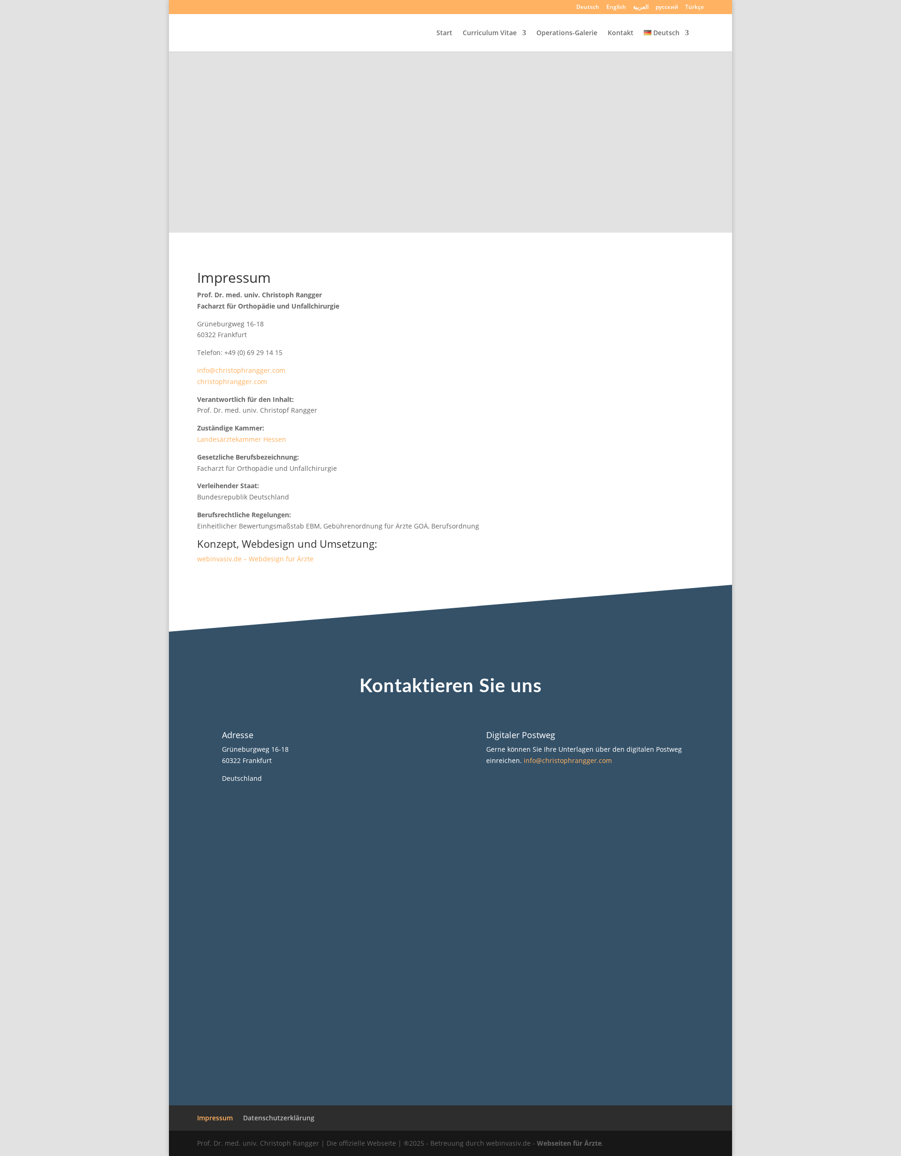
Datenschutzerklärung (278, 1117)
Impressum (215, 1117)
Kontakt (621, 33)
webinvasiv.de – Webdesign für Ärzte (255, 558)
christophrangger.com (232, 381)
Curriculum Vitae (490, 33)
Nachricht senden (561, 1023)
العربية (641, 7)
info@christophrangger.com (241, 370)
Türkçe (694, 7)
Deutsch (587, 7)
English (616, 7)
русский (667, 7)
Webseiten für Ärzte (569, 1143)
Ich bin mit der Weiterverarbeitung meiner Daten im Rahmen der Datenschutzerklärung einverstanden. (447, 991)
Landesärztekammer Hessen (241, 439)
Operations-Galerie (566, 33)
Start (444, 33)
